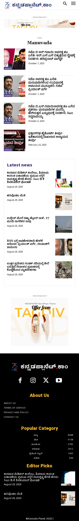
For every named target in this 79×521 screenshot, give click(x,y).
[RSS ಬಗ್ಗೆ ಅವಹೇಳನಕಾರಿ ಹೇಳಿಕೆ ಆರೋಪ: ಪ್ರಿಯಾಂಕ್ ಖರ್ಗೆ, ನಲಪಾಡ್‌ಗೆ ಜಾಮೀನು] (63, 247)
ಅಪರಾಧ (8, 68)
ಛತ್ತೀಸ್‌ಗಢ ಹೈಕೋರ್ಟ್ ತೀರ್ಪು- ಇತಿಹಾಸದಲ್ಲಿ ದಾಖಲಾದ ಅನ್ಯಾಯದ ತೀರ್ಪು (48, 136)
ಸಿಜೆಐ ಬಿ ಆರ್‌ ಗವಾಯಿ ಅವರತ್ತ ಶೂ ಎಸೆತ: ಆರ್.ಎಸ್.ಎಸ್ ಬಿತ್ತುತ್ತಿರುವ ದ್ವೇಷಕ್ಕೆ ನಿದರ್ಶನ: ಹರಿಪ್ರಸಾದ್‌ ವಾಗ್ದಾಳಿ (51, 55)
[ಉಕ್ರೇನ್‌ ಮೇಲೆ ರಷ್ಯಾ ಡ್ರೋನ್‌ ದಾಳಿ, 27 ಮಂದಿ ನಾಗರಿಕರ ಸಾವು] (63, 224)
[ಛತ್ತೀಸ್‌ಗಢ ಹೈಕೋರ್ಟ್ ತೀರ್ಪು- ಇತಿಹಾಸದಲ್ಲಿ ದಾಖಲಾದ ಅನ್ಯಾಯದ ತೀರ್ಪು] (14, 140)
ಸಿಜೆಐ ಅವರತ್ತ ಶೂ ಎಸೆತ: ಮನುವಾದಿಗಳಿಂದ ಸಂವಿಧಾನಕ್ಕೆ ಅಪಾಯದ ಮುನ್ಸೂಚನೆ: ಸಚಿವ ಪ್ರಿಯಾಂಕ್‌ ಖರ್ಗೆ (45, 84)
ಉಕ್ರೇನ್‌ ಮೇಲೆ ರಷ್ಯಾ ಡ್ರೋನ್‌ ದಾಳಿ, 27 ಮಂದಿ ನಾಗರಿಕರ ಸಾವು (28, 219)
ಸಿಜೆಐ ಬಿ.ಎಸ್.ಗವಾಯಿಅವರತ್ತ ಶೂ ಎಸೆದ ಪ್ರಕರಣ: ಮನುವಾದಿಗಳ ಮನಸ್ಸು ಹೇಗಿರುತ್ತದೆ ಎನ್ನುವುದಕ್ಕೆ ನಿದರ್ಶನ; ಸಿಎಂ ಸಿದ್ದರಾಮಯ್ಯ (51, 111)
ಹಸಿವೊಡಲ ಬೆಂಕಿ (16, 195)
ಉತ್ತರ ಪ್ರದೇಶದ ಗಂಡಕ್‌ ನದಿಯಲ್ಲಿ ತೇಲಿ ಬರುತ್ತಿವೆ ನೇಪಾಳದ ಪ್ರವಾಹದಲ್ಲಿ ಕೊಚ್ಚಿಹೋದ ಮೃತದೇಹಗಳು (28, 267)
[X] (46, 381)
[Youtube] (59, 381)
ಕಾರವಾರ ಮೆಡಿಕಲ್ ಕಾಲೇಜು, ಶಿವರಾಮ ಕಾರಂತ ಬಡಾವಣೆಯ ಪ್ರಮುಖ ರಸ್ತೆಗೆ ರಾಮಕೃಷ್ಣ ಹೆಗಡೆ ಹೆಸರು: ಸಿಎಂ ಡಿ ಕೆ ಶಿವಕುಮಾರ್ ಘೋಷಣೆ (28, 177)
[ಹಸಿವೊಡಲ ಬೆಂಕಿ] (63, 201)
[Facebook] (20, 381)
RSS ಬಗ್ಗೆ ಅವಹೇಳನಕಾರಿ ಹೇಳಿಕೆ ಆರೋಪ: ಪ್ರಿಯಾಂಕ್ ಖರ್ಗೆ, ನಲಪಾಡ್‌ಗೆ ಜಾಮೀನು (28, 244)
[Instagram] (33, 381)
